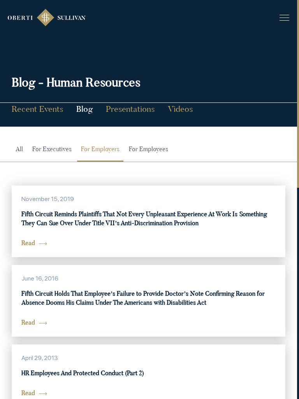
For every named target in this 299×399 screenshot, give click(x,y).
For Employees (148, 150)
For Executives (52, 150)
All (19, 150)
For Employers (100, 150)
